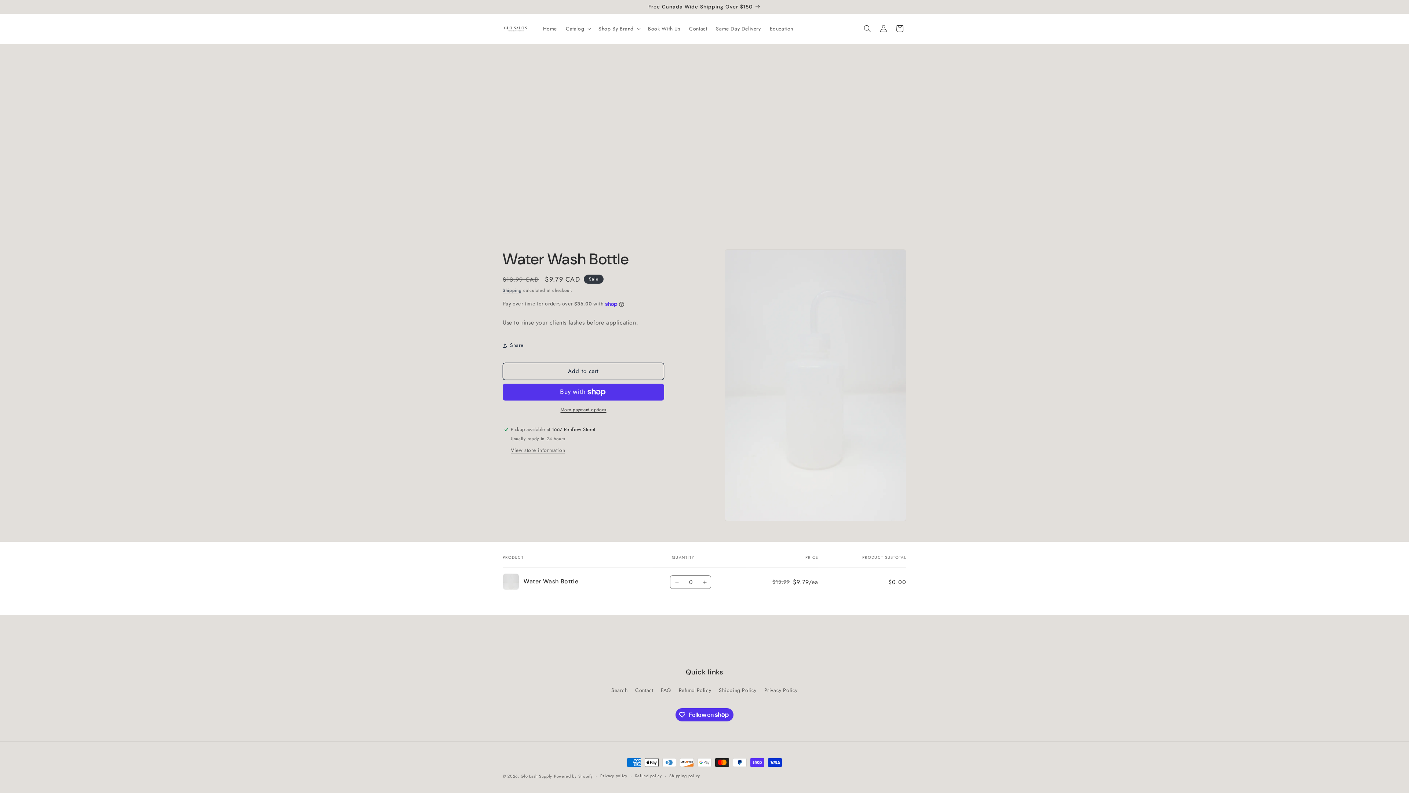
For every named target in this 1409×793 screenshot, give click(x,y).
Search (619, 690)
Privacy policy (613, 776)
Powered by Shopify (573, 776)
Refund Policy (695, 690)
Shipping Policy (738, 690)
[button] (577, 28)
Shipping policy (684, 776)
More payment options (584, 409)
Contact (644, 690)
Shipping (512, 290)
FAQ (666, 690)
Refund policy (648, 776)
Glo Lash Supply (537, 776)
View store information (538, 450)
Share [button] (517, 345)
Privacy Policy (781, 690)
